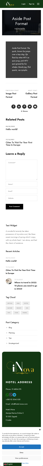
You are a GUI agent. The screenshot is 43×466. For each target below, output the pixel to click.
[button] (40, 430)
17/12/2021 (10, 140)
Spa (27, 308)
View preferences (21, 458)
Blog (10, 327)
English (10, 464)
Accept (21, 447)
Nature (10, 308)
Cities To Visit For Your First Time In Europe (19, 143)
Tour (16, 312)
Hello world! (12, 129)
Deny (21, 452)
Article (10, 303)
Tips (9, 312)
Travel (25, 312)
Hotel (26, 303)
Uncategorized (14, 343)
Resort (19, 308)
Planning (12, 333)
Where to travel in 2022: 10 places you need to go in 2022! (25, 285)
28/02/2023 (10, 126)
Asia (18, 303)
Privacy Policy (25, 463)
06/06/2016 (20, 29)
